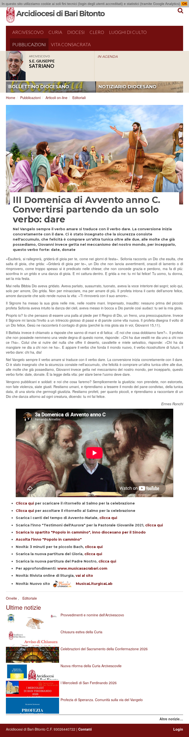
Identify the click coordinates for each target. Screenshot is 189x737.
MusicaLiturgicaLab (92, 583)
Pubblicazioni (29, 44)
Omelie (11, 598)
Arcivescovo (28, 32)
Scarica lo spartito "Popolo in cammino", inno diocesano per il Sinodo (81, 532)
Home (10, 97)
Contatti (85, 729)
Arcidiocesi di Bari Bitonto (60, 13)
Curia (55, 32)
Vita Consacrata (71, 44)
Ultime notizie (23, 607)
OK (184, 4)
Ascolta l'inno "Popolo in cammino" (49, 539)
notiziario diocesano (127, 86)
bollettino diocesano (38, 86)
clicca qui (108, 518)
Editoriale (29, 598)
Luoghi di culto (128, 32)
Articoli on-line (56, 97)
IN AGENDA (107, 56)
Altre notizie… (171, 718)
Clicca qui (25, 503)
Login (178, 729)
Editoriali (79, 97)
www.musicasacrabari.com (82, 568)
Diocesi (76, 32)
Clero (97, 32)
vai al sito (84, 575)
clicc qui (154, 525)
